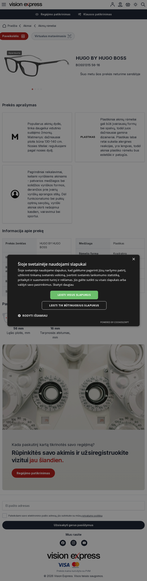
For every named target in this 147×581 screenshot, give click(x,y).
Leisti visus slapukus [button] (74, 295)
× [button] (133, 259)
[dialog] (73, 290)
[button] (32, 315)
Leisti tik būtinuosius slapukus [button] (74, 305)
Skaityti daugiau (63, 284)
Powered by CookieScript (114, 322)
